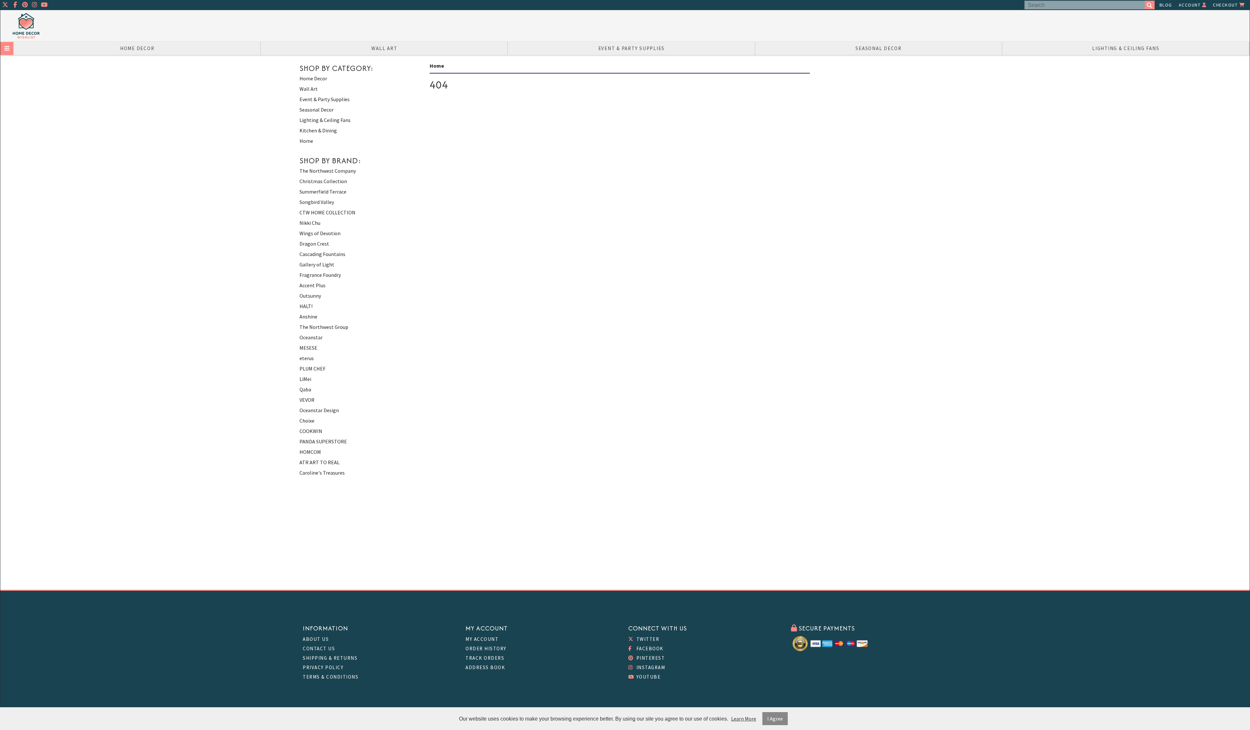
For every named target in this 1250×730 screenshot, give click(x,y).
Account (1190, 5)
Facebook (649, 648)
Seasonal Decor (878, 48)
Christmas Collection (323, 181)
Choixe (306, 420)
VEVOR (306, 400)
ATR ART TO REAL (319, 462)
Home (306, 141)
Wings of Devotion (319, 233)
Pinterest (650, 658)
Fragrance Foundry (320, 275)
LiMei (305, 379)
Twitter (647, 639)
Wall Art (384, 48)
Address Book (485, 667)
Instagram (650, 667)
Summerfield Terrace (322, 191)
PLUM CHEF (312, 368)
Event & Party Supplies (631, 48)
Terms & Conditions (330, 677)
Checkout (1226, 5)
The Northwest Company (327, 171)
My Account (481, 639)
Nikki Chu (309, 223)
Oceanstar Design (319, 410)
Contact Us (319, 648)
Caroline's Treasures (322, 472)
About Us (316, 639)
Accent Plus (312, 285)
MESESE (308, 348)
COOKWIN (310, 431)
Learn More (743, 718)
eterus (306, 358)
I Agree (775, 718)
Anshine (308, 316)
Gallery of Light (316, 264)
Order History (486, 648)
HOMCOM (310, 452)
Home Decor (137, 48)
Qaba (305, 389)
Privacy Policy (323, 667)
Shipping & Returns (330, 658)
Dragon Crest (314, 243)
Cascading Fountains (322, 254)
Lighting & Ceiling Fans (1125, 48)
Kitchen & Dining (318, 130)
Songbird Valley (316, 202)
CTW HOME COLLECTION (327, 212)
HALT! (305, 306)
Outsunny (310, 295)
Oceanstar (311, 337)
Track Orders (484, 658)
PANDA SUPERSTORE (323, 441)
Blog (1166, 5)
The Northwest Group (323, 327)
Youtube (647, 677)
